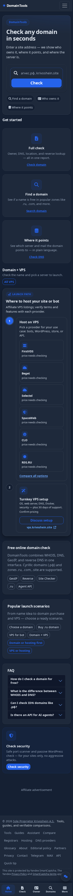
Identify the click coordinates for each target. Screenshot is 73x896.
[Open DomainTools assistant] (66, 876)
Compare (49, 833)
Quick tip (10, 863)
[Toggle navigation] (65, 5)
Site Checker (47, 578)
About (23, 848)
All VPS (9, 282)
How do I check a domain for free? (31, 681)
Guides (19, 833)
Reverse (28, 578)
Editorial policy (41, 848)
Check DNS (36, 257)
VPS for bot (16, 635)
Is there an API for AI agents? (32, 715)
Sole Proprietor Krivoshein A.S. (33, 821)
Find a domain (22, 98)
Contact (22, 855)
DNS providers (45, 840)
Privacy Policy (19, 874)
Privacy (9, 855)
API (58, 855)
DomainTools (17, 5)
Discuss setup (41, 520)
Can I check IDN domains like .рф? (32, 705)
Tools (7, 833)
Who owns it (50, 98)
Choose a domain (21, 627)
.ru (11, 586)
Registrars (11, 840)
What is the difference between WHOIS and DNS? (33, 693)
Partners (60, 848)
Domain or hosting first (25, 643)
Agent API (25, 586)
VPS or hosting (19, 651)
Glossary (10, 848)
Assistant (33, 833)
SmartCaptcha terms (45, 874)
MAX (50, 855)
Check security (18, 767)
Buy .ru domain (48, 627)
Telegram (37, 855)
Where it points (22, 107)
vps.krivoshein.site (40, 527)
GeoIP (13, 578)
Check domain (36, 165)
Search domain (36, 211)
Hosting (26, 840)
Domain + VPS (38, 635)
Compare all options (33, 476)
